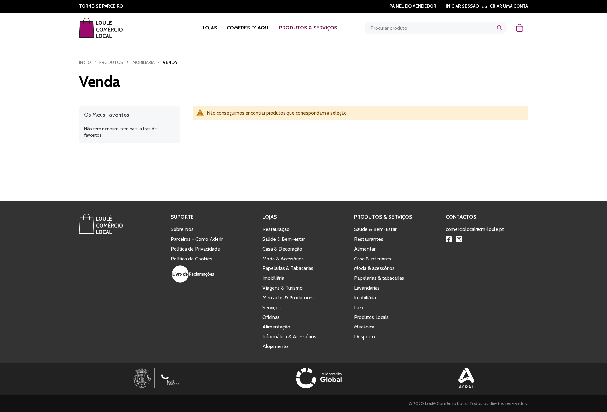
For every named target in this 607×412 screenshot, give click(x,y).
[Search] (499, 28)
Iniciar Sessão (462, 6)
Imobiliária (143, 62)
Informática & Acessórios (289, 337)
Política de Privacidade (195, 249)
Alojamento (275, 346)
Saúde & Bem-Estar (375, 229)
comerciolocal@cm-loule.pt (475, 229)
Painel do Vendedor (412, 6)
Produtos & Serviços (308, 28)
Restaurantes (368, 239)
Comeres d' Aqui (248, 28)
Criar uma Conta (509, 6)
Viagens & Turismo (282, 288)
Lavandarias (367, 288)
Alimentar (365, 249)
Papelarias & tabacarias (379, 278)
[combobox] (435, 28)
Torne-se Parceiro (101, 6)
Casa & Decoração (282, 249)
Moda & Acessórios (283, 259)
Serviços (271, 307)
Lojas (210, 28)
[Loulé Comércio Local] (101, 232)
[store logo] (109, 28)
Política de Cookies (191, 259)
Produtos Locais (371, 317)
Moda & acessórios (374, 268)
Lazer (360, 307)
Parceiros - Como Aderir (197, 239)
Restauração (276, 229)
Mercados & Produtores (288, 298)
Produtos (111, 62)
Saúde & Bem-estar (283, 239)
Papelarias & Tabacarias (287, 268)
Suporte (182, 217)
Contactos (461, 217)
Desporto (364, 337)
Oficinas (271, 317)
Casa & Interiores (372, 259)
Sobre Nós (182, 229)
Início (85, 62)
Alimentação (276, 327)
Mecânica (364, 327)
